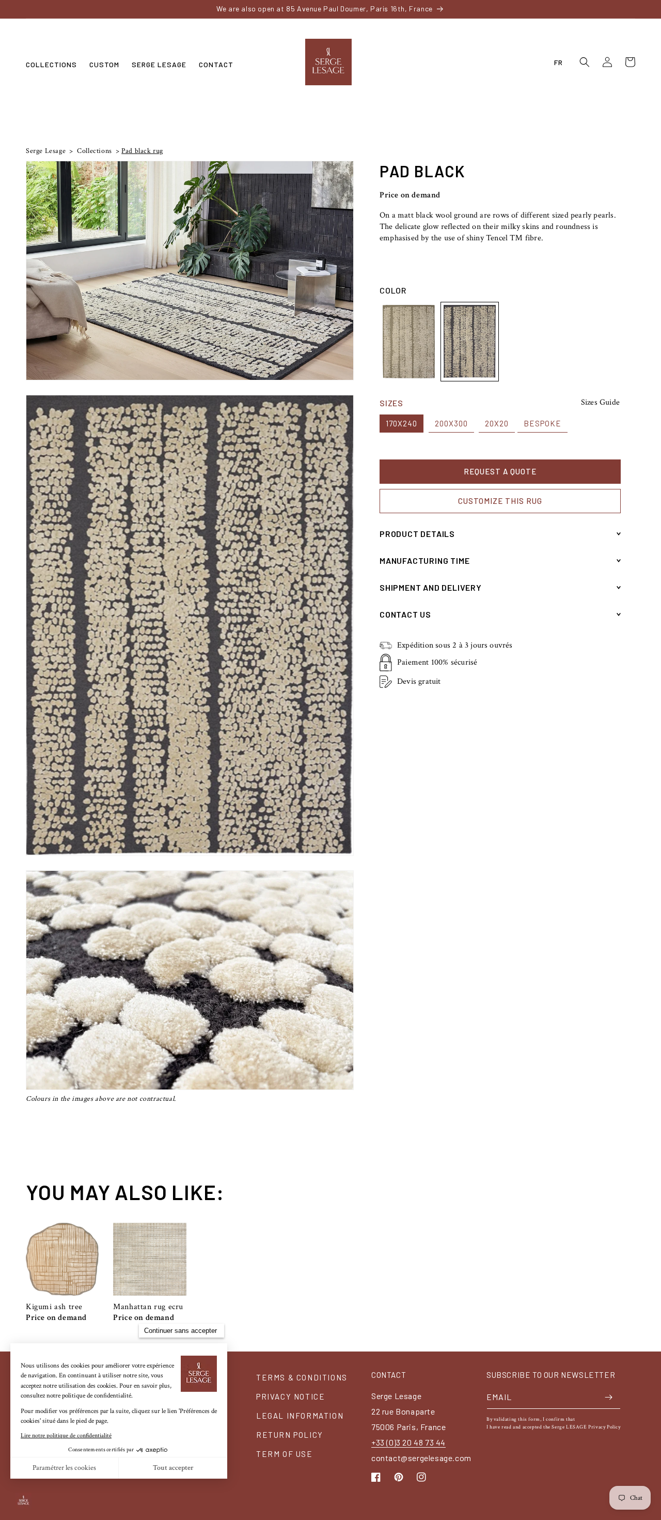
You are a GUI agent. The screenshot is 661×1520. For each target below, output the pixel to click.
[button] (51, 64)
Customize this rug (500, 500)
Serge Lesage (46, 151)
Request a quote (500, 471)
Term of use (284, 1453)
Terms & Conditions (302, 1377)
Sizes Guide (600, 402)
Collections (93, 151)
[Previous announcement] (114, 8)
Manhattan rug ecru (148, 1307)
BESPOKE (542, 423)
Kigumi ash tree (54, 1307)
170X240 (401, 423)
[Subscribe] (608, 1397)
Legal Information (299, 1415)
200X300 (451, 423)
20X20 (497, 423)
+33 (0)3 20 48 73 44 (408, 1442)
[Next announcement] (547, 8)
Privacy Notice (290, 1396)
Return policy (289, 1434)
